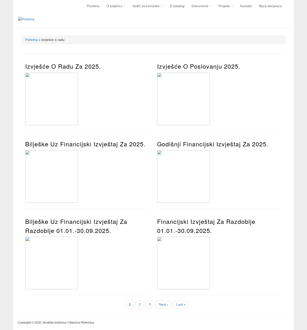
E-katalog (177, 6)
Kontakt (246, 6)
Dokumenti (200, 6)
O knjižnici (114, 6)
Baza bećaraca (270, 6)
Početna (93, 6)
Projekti (224, 6)
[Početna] (26, 19)
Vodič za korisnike (146, 6)
